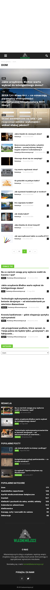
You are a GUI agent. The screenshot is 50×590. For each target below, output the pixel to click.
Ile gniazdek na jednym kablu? (27, 181)
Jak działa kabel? (22, 214)
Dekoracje (18, 475)
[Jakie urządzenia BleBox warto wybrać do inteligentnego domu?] (25, 84)
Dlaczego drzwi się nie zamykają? (28, 158)
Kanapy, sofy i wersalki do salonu (17, 512)
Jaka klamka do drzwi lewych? (27, 225)
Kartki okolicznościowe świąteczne (18, 494)
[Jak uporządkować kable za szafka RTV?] (7, 239)
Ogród (4, 337)
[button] (46, 56)
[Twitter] (28, 578)
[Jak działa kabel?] (7, 217)
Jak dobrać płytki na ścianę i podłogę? (31, 448)
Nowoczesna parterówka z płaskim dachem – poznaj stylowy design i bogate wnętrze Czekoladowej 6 (29, 147)
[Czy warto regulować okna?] (7, 172)
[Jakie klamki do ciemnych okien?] (7, 137)
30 (19, 251)
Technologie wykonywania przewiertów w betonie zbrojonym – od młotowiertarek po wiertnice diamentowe (23, 301)
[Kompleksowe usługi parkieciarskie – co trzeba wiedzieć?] (7, 462)
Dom (3, 78)
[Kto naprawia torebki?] (7, 206)
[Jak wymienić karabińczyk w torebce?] (7, 195)
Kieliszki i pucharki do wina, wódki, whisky (21, 501)
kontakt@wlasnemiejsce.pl (33, 564)
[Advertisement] (25, 26)
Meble (3, 278)
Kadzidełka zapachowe (12, 491)
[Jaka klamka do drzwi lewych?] (7, 228)
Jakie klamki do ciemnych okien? (28, 134)
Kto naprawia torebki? (24, 203)
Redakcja (18, 136)
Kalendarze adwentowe (12, 505)
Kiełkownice (7, 508)
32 (30, 251)
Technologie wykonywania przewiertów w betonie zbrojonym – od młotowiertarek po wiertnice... (31, 432)
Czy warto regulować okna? (26, 169)
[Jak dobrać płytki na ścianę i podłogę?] (7, 451)
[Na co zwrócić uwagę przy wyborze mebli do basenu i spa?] (7, 411)
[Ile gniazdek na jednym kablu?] (7, 183)
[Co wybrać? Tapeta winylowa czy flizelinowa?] (7, 473)
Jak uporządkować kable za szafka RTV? (32, 236)
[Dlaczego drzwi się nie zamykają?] (7, 161)
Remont (4, 307)
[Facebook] (22, 578)
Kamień (4, 498)
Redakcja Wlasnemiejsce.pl (24, 152)
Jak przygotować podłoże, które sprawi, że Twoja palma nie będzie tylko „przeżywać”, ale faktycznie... (25, 331)
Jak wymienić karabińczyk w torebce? (30, 192)
